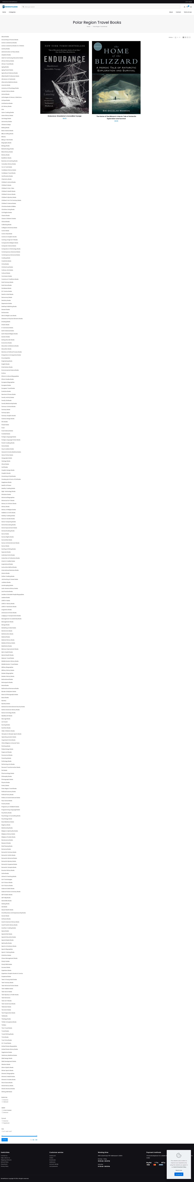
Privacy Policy (4, 1166)
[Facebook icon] (187, 2)
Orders (51, 1158)
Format (4, 1118)
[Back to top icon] (191, 1178)
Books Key (4, 1097)
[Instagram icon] (191, 2)
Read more (179, 1170)
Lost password (53, 1166)
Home (88, 26)
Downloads (52, 1160)
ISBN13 (3, 1108)
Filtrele (4, 1139)
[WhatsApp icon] (186, 2)
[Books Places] (10, 6)
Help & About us (5, 1158)
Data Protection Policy (180, 1167)
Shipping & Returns (6, 1160)
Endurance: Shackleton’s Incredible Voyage (64, 116)
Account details (53, 1164)
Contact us (4, 1155)
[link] (173, 37)
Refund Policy (4, 1162)
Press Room (4, 1164)
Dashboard (52, 1155)
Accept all (179, 1174)
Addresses (52, 1162)
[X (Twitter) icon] (189, 2)
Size (3, 1129)
